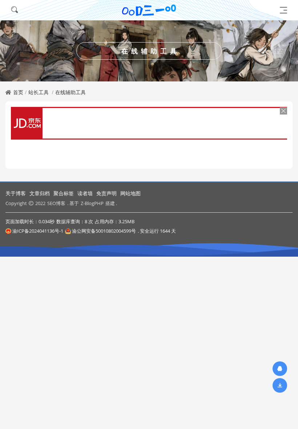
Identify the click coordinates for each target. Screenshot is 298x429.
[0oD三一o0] (149, 10)
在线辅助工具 (70, 92)
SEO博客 (56, 203)
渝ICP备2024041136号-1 (37, 231)
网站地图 (130, 193)
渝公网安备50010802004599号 (104, 231)
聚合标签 (63, 193)
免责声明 (106, 193)
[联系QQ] (279, 368)
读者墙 (85, 193)
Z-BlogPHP (92, 203)
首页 (18, 92)
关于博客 (15, 193)
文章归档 (39, 193)
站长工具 (38, 92)
